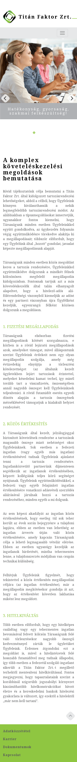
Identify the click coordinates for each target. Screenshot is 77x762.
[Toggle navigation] (62, 33)
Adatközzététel (16, 731)
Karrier (9, 739)
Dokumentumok (17, 747)
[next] (71, 98)
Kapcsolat (12, 755)
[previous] (5, 98)
